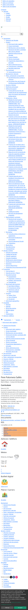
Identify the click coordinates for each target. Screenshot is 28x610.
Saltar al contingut (7, 3)
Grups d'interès (10, 340)
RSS (4, 572)
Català (8, 13)
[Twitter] (11, 577)
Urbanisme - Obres (9, 364)
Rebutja (7, 607)
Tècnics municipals (11, 342)
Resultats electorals (11, 351)
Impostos (6, 544)
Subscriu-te (4, 486)
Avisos (5, 432)
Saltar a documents (8, 5)
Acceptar (20, 607)
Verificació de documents (10, 542)
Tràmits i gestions (8, 536)
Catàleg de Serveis (8, 534)
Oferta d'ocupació (8, 363)
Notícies (5, 433)
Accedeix (3, 449)
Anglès (8, 17)
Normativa (6, 368)
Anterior (3, 473)
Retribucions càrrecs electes (14, 333)
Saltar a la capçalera (8, 1)
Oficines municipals (9, 533)
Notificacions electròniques (11, 540)
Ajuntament (7, 320)
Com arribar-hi (7, 551)
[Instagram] (16, 577)
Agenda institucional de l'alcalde (15, 338)
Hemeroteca (7, 574)
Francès (8, 21)
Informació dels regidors (10, 322)
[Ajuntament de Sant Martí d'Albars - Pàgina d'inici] (10, 29)
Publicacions (7, 435)
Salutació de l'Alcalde (9, 325)
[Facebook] (14, 577)
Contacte (3, 9)
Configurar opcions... (6, 604)
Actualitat (4, 562)
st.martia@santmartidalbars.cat (10, 410)
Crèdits (5, 579)
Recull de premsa (8, 568)
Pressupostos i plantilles (13, 350)
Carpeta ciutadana (8, 538)
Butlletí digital (7, 570)
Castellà (8, 15)
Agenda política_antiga (10, 430)
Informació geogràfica (10, 561)
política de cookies (16, 602)
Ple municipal (7, 353)
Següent (8, 473)
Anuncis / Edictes (8, 359)
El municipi (4, 549)
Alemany (8, 19)
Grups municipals (11, 331)
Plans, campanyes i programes (12, 357)
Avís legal (6, 585)
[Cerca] (21, 34)
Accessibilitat (7, 587)
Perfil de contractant (9, 361)
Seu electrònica (7, 372)
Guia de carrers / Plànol (10, 553)
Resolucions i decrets (9, 355)
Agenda (5, 428)
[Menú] (1, 37)
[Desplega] (12, 320)
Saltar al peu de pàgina (9, 6)
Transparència (7, 374)
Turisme (5, 559)
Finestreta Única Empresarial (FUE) (13, 548)
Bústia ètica (6, 370)
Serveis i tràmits (5, 531)
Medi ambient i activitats (10, 366)
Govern (18, 320)
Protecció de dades (9, 583)
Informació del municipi (10, 557)
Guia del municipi (8, 555)
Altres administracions (12, 348)
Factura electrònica (9, 546)
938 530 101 (11, 406)
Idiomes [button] (5, 11)
